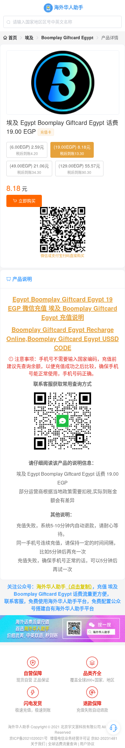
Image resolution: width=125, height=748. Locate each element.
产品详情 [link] (109, 37)
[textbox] (62, 22)
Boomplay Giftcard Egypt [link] (67, 37)
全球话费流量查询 (62, 743)
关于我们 (38, 743)
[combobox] (62, 22)
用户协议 (87, 743)
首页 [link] (12, 37)
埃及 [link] (29, 37)
